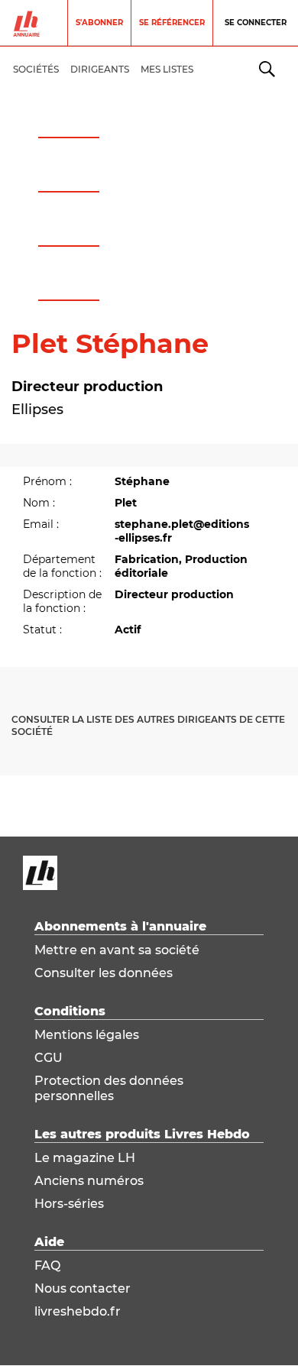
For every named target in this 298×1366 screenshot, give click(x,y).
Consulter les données (103, 973)
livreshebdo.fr (77, 1311)
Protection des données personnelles (108, 1088)
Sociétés (36, 69)
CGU (48, 1057)
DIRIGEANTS (99, 69)
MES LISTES (167, 69)
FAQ (47, 1265)
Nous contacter (82, 1288)
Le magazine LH (84, 1158)
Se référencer (172, 23)
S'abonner (99, 23)
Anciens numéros (89, 1180)
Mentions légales (86, 1035)
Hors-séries (69, 1203)
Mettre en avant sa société (116, 950)
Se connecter (256, 23)
